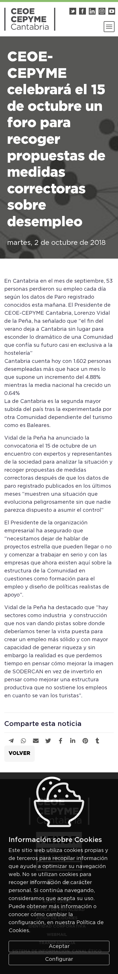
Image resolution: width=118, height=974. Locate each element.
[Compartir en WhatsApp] (23, 741)
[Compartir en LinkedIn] (72, 741)
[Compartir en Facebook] (60, 741)
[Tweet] (48, 741)
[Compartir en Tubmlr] (97, 741)
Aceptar (59, 946)
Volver (19, 753)
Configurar (59, 959)
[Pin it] (85, 741)
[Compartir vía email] (36, 741)
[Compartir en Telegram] (11, 741)
